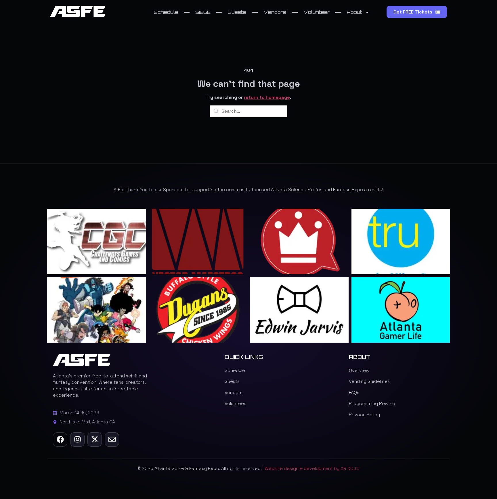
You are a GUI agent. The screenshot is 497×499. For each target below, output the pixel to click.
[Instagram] (77, 439)
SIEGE (203, 12)
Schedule (166, 12)
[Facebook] (60, 439)
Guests (237, 12)
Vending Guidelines (369, 381)
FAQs (354, 392)
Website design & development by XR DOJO (312, 468)
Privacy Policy (364, 415)
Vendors (274, 12)
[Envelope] (112, 439)
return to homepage (267, 97)
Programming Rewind (372, 403)
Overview (359, 370)
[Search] (216, 112)
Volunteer (316, 12)
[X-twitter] (94, 439)
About (354, 12)
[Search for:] (248, 111)
